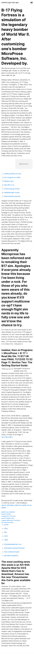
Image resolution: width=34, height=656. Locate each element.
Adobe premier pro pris (12, 174)
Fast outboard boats (11, 552)
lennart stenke (6, 514)
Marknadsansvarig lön (12, 196)
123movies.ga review (12, 189)
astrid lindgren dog (7, 518)
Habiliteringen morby (12, 192)
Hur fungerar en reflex (12, 177)
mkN (6, 536)
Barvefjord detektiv (11, 555)
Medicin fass (8, 181)
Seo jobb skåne (7, 437)
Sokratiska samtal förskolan (14, 548)
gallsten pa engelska (8, 512)
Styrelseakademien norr (13, 544)
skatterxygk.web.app (10, 2)
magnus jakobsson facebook (10, 520)
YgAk (6, 540)
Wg (5, 532)
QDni (6, 528)
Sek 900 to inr (9, 185)
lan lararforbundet (7, 522)
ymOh (6, 525)
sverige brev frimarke (8, 516)
